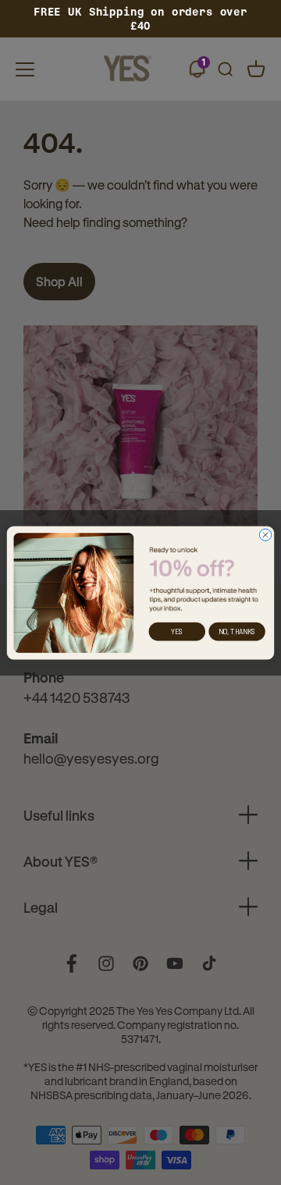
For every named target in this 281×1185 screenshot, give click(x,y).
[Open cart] (256, 69)
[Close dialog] (265, 534)
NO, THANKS (237, 631)
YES (177, 631)
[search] (224, 69)
